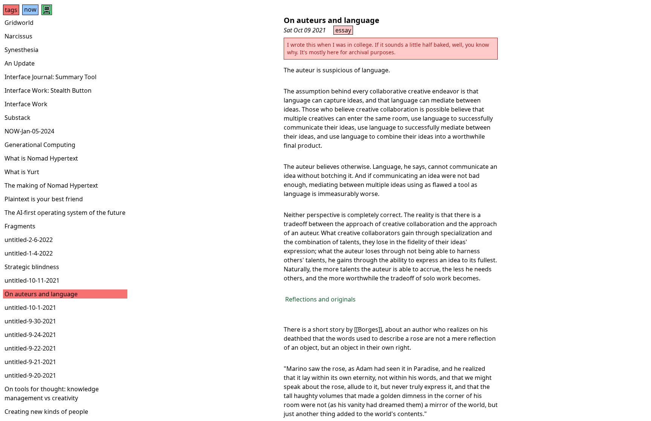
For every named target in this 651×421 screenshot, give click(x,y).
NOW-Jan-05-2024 (29, 131)
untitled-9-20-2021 (30, 375)
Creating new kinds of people (46, 411)
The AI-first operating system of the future (65, 212)
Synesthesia (21, 50)
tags (11, 10)
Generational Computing (40, 145)
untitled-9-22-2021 (30, 348)
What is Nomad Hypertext (41, 158)
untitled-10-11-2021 (32, 280)
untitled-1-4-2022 (29, 253)
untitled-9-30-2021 (30, 321)
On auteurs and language (41, 294)
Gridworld (19, 22)
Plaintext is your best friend (44, 199)
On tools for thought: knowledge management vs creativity (52, 393)
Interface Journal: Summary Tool (50, 77)
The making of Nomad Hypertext (51, 185)
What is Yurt (22, 172)
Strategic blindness (32, 267)
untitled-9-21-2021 (30, 362)
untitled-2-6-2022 (29, 240)
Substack (18, 117)
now (30, 9)
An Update (20, 63)
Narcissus (18, 36)
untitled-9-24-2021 (30, 335)
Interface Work (26, 104)
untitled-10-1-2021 (30, 307)
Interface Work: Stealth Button (48, 90)
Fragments (20, 226)
